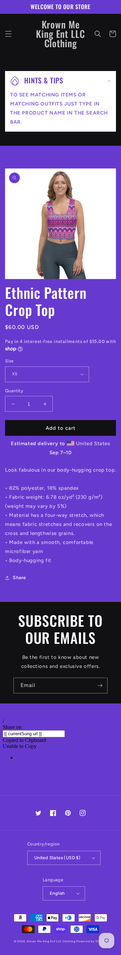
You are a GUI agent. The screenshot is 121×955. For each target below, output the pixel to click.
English (57, 893)
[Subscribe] (99, 685)
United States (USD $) (57, 857)
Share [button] (19, 578)
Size (9, 360)
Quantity (14, 390)
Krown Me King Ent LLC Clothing (52, 941)
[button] (8, 33)
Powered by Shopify (91, 941)
